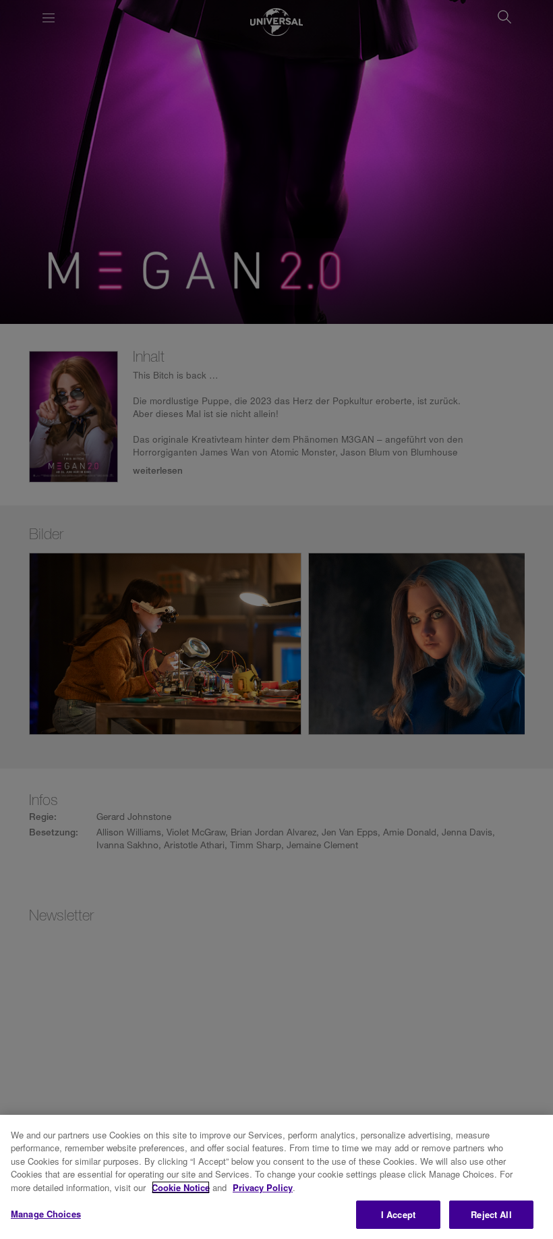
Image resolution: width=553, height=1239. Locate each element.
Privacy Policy (263, 1187)
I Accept (398, 1214)
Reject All (491, 1214)
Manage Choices (46, 1213)
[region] (276, 1177)
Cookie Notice (181, 1187)
